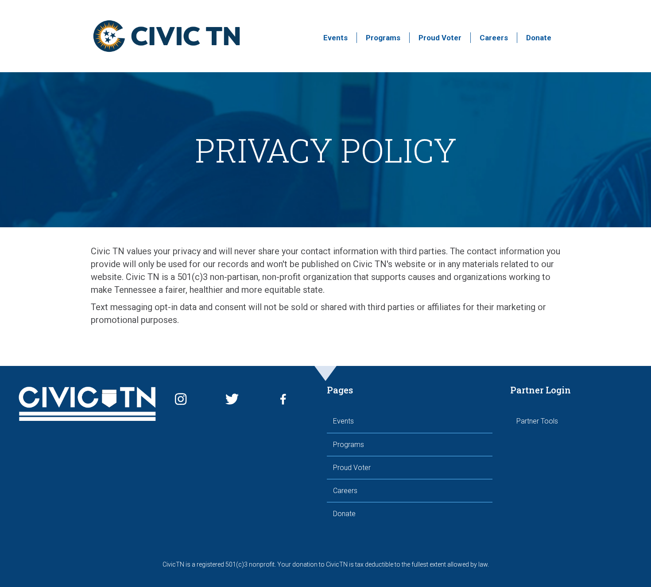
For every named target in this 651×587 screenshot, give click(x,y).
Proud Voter (439, 37)
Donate (538, 37)
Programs (383, 37)
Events (335, 37)
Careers (494, 37)
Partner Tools (537, 421)
